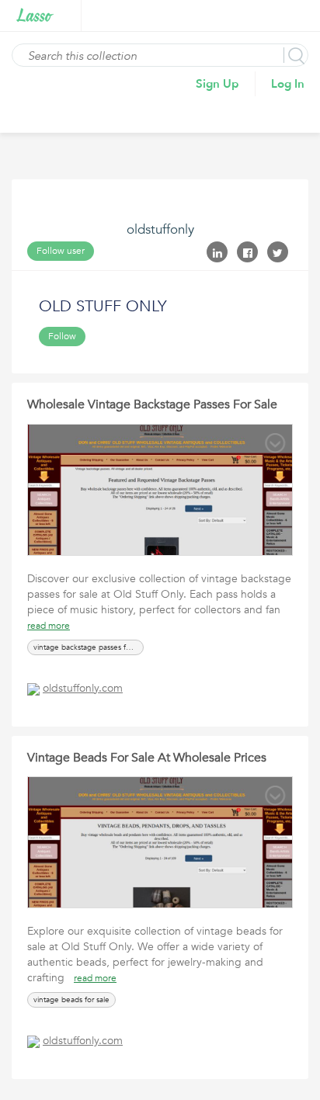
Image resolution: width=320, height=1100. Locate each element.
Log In (287, 84)
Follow (62, 336)
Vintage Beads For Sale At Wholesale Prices (146, 757)
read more (48, 625)
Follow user (61, 251)
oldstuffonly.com (83, 688)
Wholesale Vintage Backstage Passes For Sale (152, 404)
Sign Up (217, 84)
